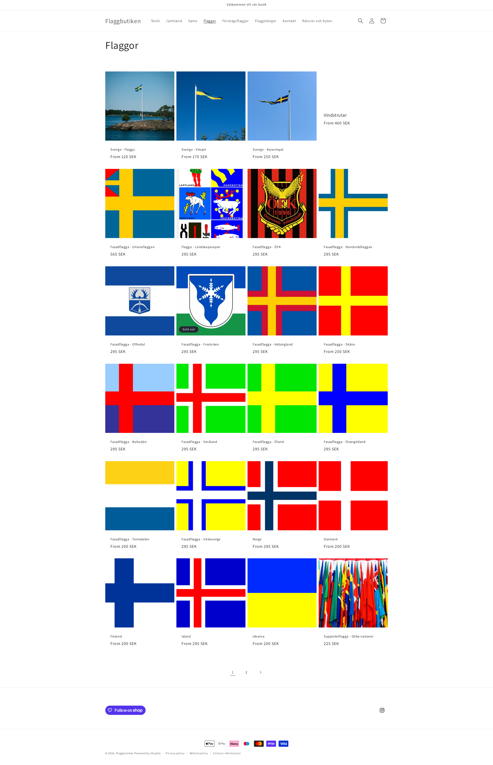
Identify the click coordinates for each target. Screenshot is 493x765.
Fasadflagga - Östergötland (345, 442)
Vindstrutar (335, 115)
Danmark (331, 539)
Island (186, 636)
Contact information (227, 753)
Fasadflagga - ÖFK (267, 247)
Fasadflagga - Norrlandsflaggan (348, 247)
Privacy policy (175, 753)
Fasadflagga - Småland (199, 442)
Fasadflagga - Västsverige (201, 539)
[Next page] (260, 672)
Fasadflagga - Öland (268, 442)
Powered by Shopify (147, 753)
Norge (257, 539)
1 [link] (233, 672)
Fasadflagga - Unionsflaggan (132, 247)
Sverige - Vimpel (194, 150)
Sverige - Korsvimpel (268, 150)
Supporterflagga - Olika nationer (348, 636)
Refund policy (199, 753)
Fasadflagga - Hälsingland (273, 344)
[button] (360, 20)
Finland (116, 636)
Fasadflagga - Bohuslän (128, 442)
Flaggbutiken (125, 753)
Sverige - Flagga (122, 150)
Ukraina (258, 636)
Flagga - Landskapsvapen (201, 247)
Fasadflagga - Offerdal (127, 344)
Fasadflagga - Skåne (339, 344)
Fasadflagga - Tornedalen (129, 539)
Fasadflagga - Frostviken (200, 344)
